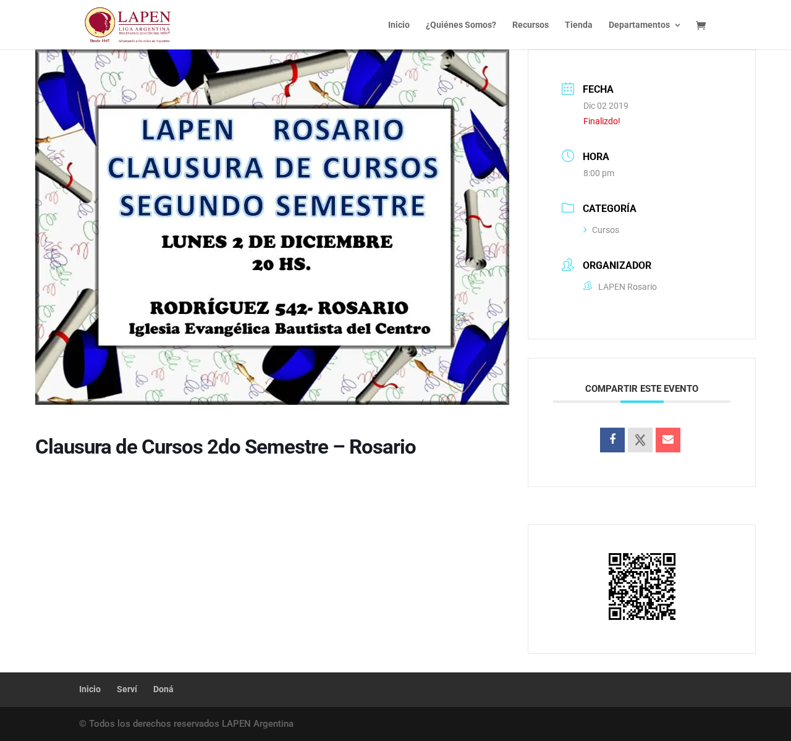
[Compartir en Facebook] (612, 440)
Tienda (579, 25)
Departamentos (639, 25)
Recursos (530, 25)
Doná (163, 689)
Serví (127, 689)
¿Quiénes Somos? (461, 25)
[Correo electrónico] (668, 440)
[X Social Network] (640, 440)
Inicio (399, 25)
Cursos (605, 230)
